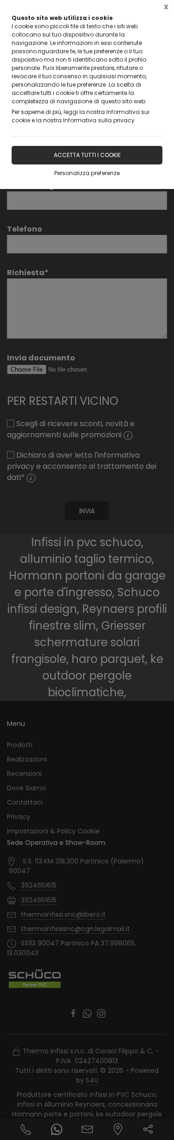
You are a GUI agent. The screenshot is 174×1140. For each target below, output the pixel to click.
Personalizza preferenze (87, 173)
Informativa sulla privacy (99, 120)
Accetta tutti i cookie (87, 155)
